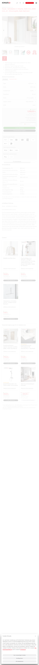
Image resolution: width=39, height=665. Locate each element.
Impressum (23, 649)
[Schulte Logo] (6, 3)
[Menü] (36, 3)
